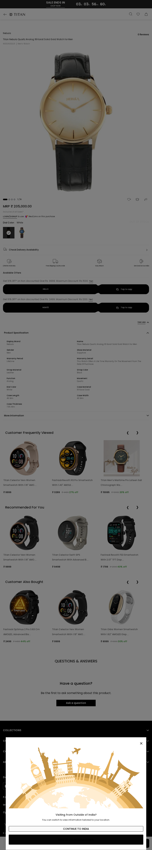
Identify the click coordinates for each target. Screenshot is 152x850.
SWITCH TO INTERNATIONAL (76, 839)
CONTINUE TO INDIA (76, 829)
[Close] (76, 741)
